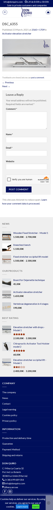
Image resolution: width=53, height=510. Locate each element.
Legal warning (9, 409)
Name (9, 134)
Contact (6, 403)
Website (10, 161)
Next (6, 86)
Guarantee (7, 443)
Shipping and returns (12, 455)
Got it (36, 506)
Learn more (22, 506)
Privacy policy (9, 420)
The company (9, 392)
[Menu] (5, 12)
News (5, 398)
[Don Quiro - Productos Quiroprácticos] (26, 12)
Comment (11, 109)
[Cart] (48, 12)
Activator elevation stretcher (16, 33)
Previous (8, 82)
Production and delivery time (16, 438)
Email (9, 148)
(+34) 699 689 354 (14, 479)
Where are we (11, 487)
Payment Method (11, 449)
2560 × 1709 (38, 29)
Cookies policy (9, 415)
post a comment (37, 77)
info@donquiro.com (15, 483)
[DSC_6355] (26, 54)
